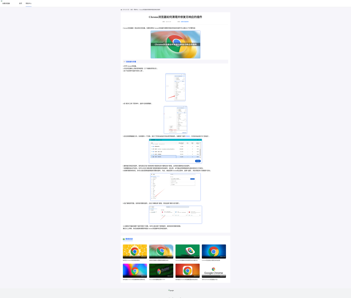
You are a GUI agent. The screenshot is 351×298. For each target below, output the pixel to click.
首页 (20, 3)
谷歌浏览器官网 (184, 21)
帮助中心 (29, 3)
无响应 (187, 136)
